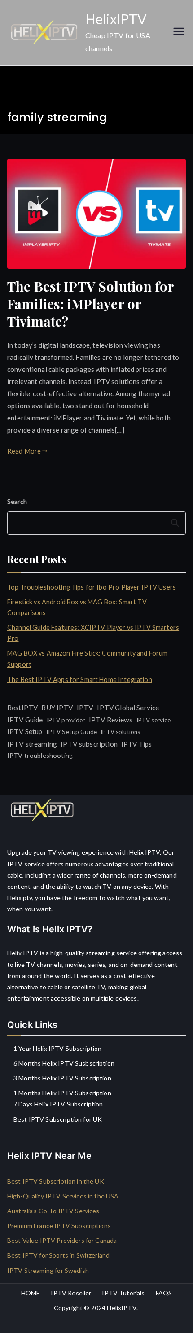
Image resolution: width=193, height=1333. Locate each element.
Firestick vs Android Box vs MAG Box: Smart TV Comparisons (77, 607)
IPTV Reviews (111, 720)
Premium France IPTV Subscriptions (59, 1225)
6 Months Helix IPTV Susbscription (63, 1063)
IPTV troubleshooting (40, 755)
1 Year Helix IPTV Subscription (57, 1048)
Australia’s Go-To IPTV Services (53, 1211)
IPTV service (153, 720)
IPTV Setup (25, 731)
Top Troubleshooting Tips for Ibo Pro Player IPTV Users (91, 587)
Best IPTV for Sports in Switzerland (58, 1255)
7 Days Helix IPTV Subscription (58, 1104)
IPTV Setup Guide (71, 731)
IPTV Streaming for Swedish (48, 1270)
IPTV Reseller (71, 1293)
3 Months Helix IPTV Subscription (62, 1078)
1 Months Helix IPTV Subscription (62, 1093)
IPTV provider (66, 720)
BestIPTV (22, 708)
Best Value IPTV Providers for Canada (62, 1240)
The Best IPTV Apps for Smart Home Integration (79, 679)
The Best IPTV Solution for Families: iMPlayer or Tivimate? (90, 303)
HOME (30, 1293)
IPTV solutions (120, 731)
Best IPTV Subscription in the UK (55, 1181)
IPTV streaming (32, 743)
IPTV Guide (25, 720)
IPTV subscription (89, 744)
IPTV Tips (136, 744)
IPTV (85, 707)
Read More (24, 451)
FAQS (164, 1293)
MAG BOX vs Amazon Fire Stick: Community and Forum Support (87, 658)
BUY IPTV (57, 708)
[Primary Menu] (178, 32)
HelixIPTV (115, 19)
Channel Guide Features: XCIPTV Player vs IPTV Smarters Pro (93, 633)
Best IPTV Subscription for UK (57, 1119)
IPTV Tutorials (123, 1293)
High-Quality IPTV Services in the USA (63, 1196)
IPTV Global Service (128, 708)
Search (17, 501)
